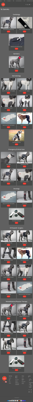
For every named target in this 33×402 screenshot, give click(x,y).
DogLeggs (14, 399)
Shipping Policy (23, 379)
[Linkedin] (31, 392)
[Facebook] (29, 390)
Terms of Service (23, 383)
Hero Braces (17, 379)
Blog (9, 380)
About (9, 379)
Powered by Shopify (19, 399)
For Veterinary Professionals (17, 384)
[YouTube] (29, 392)
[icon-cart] (28, 4)
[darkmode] (30, 4)
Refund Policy (23, 381)
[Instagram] (31, 390)
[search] (26, 4)
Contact (10, 383)
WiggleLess (16, 382)
